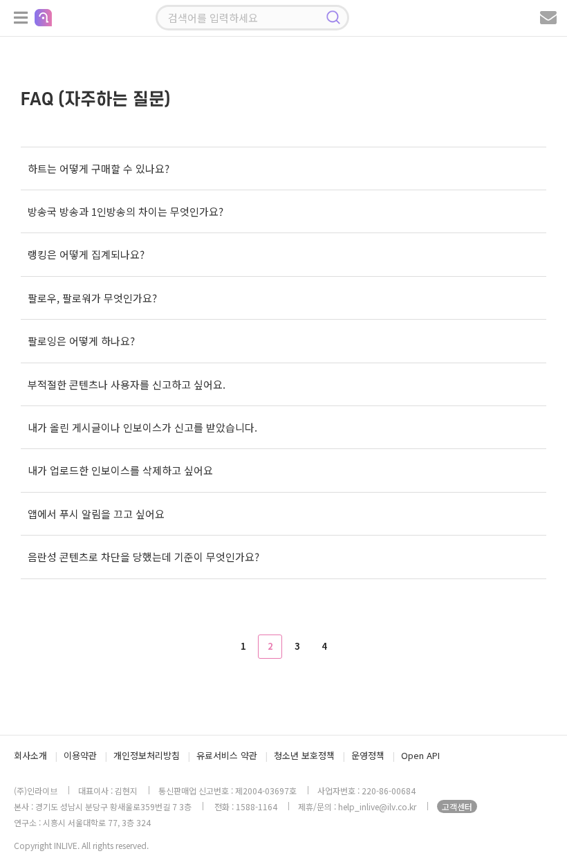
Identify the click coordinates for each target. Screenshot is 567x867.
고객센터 (457, 806)
